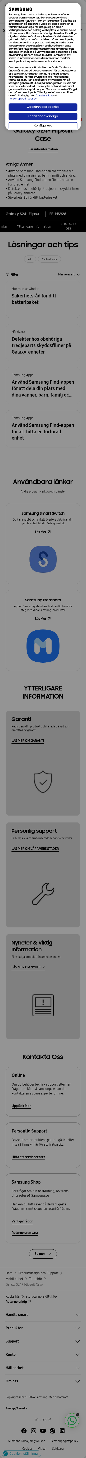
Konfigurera (43, 125)
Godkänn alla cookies (43, 107)
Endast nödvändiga (43, 116)
